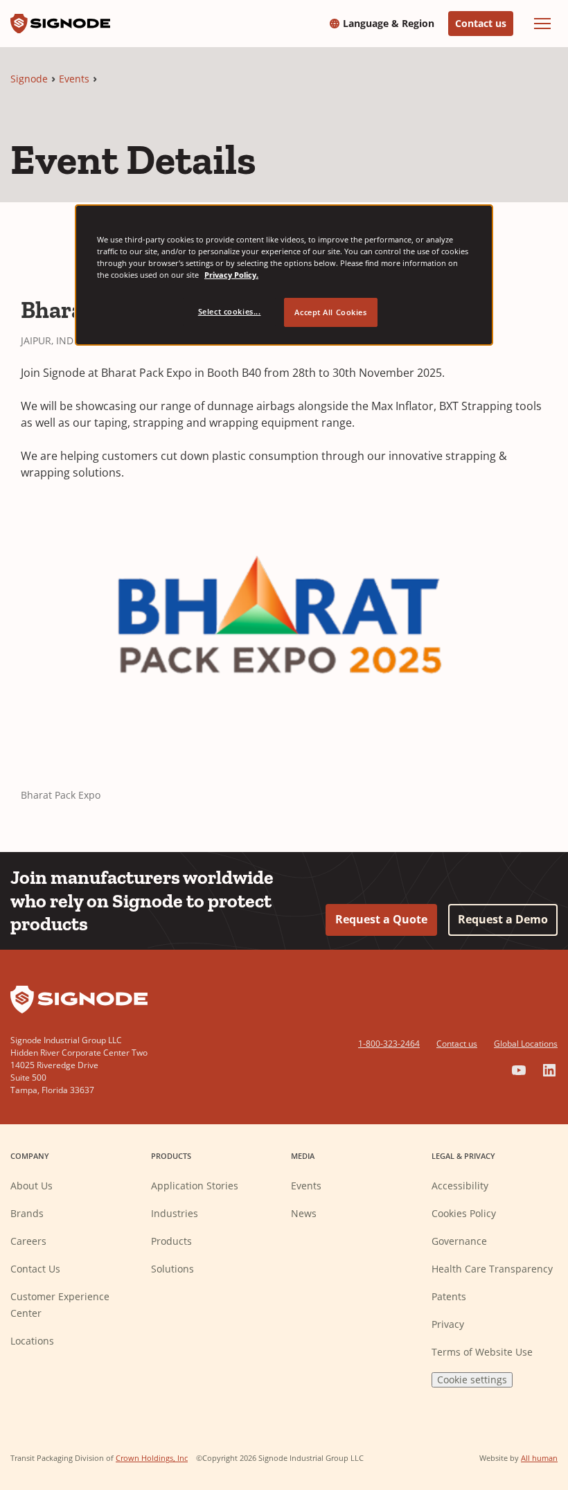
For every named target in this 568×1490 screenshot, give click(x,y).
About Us (31, 1185)
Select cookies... (229, 311)
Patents (449, 1296)
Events (74, 78)
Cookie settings (472, 1379)
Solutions (172, 1268)
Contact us (480, 23)
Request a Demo (503, 919)
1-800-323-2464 (389, 1043)
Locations (32, 1340)
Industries (174, 1213)
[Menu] (542, 23)
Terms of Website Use (482, 1351)
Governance (459, 1241)
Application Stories (194, 1185)
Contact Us (35, 1268)
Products (171, 1241)
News (304, 1213)
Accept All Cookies (330, 312)
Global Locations (526, 1043)
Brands (27, 1213)
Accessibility (460, 1185)
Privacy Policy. (231, 274)
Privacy (448, 1324)
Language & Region (388, 23)
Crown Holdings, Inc (152, 1458)
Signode (29, 78)
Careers (28, 1241)
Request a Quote (381, 919)
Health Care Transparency (492, 1268)
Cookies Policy (464, 1213)
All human (539, 1458)
